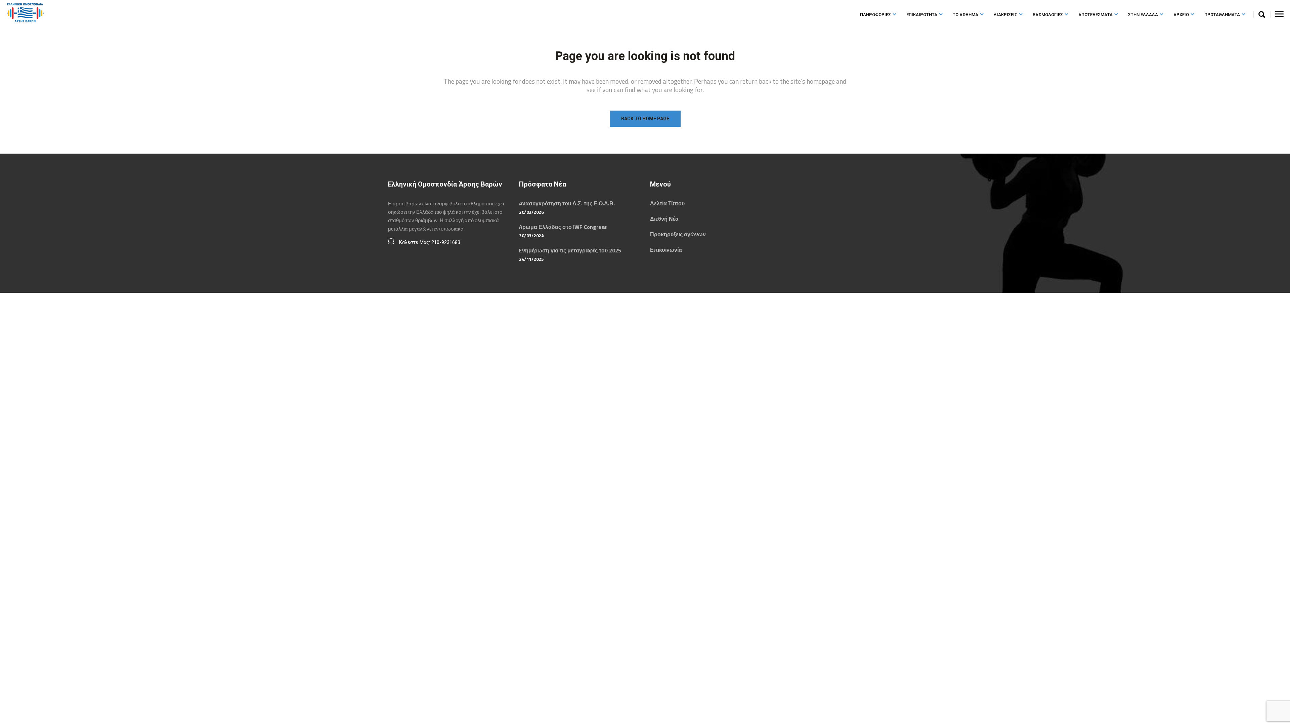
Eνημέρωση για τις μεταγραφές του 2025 (570, 250)
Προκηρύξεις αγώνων (678, 234)
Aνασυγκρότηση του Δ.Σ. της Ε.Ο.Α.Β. (567, 203)
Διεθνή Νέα (664, 219)
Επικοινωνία (666, 250)
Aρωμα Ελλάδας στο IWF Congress (563, 227)
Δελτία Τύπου (667, 203)
